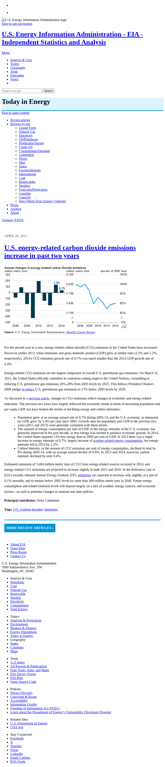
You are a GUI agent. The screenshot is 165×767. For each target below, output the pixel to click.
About (14, 213)
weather (24, 186)
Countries (16, 647)
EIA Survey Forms (23, 674)
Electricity (17, 601)
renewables (27, 182)
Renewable (18, 594)
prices (23, 158)
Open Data (17, 548)
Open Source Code (23, 682)
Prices (14, 205)
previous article (39, 398)
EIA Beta (16, 678)
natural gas (27, 131)
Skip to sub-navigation (17, 24)
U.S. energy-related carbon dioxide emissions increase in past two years (70, 251)
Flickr (14, 750)
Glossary (8, 220)
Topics (14, 64)
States (14, 643)
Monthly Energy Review (80, 332)
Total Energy (19, 609)
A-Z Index (17, 662)
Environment (19, 624)
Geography (18, 68)
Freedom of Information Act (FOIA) (35, 708)
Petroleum (17, 582)
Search (48, 90)
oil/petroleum (28, 139)
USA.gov (16, 727)
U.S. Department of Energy (29, 723)
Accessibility (19, 700)
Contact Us (18, 556)
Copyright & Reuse (23, 697)
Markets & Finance (23, 628)
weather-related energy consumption (117, 440)
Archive (15, 209)
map (22, 162)
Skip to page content (15, 113)
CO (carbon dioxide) (28, 509)
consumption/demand (34, 151)
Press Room (18, 552)
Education (17, 75)
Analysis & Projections (25, 620)
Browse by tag (20, 124)
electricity (26, 135)
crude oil (25, 147)
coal (22, 178)
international (27, 174)
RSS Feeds (17, 761)
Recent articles (20, 120)
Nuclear (15, 597)
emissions (84, 475)
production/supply (31, 143)
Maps (14, 651)
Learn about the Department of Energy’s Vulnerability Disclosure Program (60, 712)
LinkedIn (16, 754)
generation (26, 155)
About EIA (18, 544)
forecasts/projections (33, 189)
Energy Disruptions (23, 632)
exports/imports (30, 170)
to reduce (28, 389)
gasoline (25, 193)
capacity (25, 197)
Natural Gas (18, 590)
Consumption (19, 605)
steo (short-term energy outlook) (42, 201)
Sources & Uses (21, 60)
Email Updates (20, 757)
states (23, 166)
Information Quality (23, 704)
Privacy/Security (21, 693)
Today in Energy (21, 636)
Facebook (17, 738)
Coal (13, 586)
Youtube (16, 746)
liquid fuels (27, 128)
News (14, 79)
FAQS (19, 220)
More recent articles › (29, 528)
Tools (14, 71)
